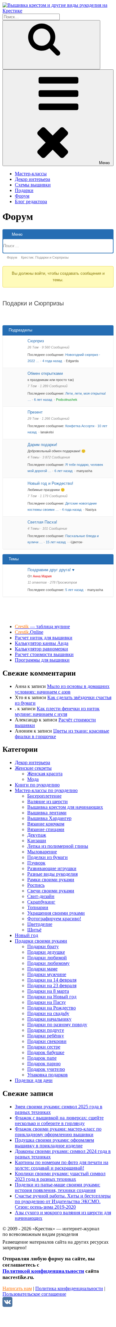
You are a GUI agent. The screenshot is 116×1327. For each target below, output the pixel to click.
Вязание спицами (45, 829)
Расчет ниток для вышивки (43, 637)
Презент (35, 412)
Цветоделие (39, 924)
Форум (22, 196)
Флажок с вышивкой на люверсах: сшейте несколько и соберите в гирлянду (59, 1120)
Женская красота (44, 773)
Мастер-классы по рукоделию (46, 790)
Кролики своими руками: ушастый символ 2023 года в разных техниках (60, 1176)
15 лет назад (56, 542)
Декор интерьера (32, 179)
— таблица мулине (42, 626)
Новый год (26, 935)
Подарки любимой (47, 957)
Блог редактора (31, 201)
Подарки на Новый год (51, 996)
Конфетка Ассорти (79, 426)
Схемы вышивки (33, 184)
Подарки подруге (45, 1030)
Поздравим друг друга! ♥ (51, 569)
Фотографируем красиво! (54, 918)
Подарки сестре (43, 1046)
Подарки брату (43, 946)
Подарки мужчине (46, 974)
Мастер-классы (31, 173)
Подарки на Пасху (46, 1002)
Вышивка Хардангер (49, 818)
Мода (33, 779)
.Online (29, 632)
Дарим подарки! (42, 444)
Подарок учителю (46, 1069)
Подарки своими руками (41, 941)
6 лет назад (43, 399)
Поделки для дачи (34, 1080)
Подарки (24, 190)
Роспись (36, 885)
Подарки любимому (48, 963)
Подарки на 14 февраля (51, 980)
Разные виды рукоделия (52, 874)
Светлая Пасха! (42, 522)
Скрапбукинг (41, 901)
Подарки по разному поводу (57, 1024)
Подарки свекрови (47, 1041)
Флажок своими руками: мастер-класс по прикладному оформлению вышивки (58, 1131)
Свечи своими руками (50, 890)
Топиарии (37, 907)
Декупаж (36, 835)
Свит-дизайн (40, 896)
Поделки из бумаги (47, 857)
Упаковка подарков (47, 1074)
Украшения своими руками (56, 913)
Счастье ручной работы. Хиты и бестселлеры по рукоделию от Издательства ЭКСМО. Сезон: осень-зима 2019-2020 (63, 1201)
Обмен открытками (45, 373)
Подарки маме (42, 968)
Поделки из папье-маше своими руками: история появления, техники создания (57, 1187)
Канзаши (36, 840)
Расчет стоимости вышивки (44, 654)
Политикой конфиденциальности (43, 1271)
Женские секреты (33, 768)
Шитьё (34, 929)
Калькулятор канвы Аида (41, 643)
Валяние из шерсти (47, 801)
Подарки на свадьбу (48, 1013)
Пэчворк (36, 862)
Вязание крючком (45, 823)
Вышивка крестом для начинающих (65, 807)
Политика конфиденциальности (69, 1288)
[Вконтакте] (7, 1305)
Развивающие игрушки (51, 868)
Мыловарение (42, 851)
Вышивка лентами (47, 812)
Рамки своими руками (50, 879)
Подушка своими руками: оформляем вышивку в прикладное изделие (54, 1142)
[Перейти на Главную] (58, 10)
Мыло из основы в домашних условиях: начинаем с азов (62, 689)
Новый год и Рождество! (50, 483)
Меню (104, 162)
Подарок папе (42, 1058)
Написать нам (17, 1288)
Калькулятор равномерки (41, 648)
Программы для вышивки (42, 660)
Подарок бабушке (45, 1052)
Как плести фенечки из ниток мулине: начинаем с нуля (57, 711)
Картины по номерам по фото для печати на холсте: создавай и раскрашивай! (61, 1165)
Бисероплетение (44, 796)
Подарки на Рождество (51, 1007)
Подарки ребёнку (45, 1035)
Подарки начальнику (49, 1019)
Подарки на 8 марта (48, 991)
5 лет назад (74, 590)
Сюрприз (36, 341)
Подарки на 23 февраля (51, 985)
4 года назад (52, 361)
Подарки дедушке (46, 952)
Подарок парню (44, 1063)
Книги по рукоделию (37, 784)
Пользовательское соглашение (34, 1294)
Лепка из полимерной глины (57, 846)
